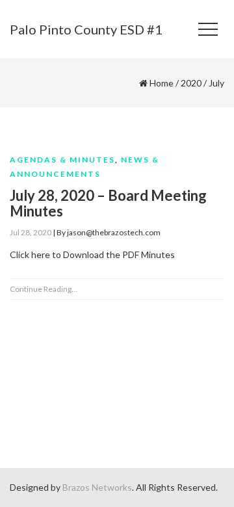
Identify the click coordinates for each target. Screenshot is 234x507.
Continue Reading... (43, 289)
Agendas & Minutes (62, 159)
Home (162, 82)
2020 (191, 82)
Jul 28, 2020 (30, 232)
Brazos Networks (97, 487)
